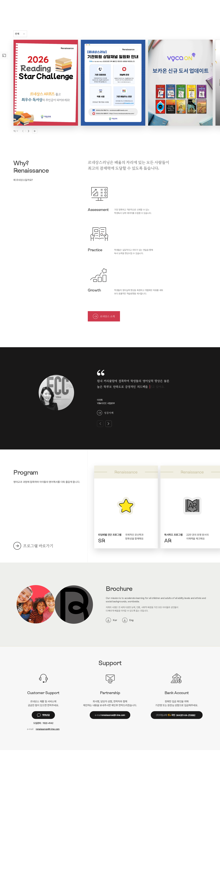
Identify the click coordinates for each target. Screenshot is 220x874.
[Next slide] (28, 131)
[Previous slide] (23, 131)
